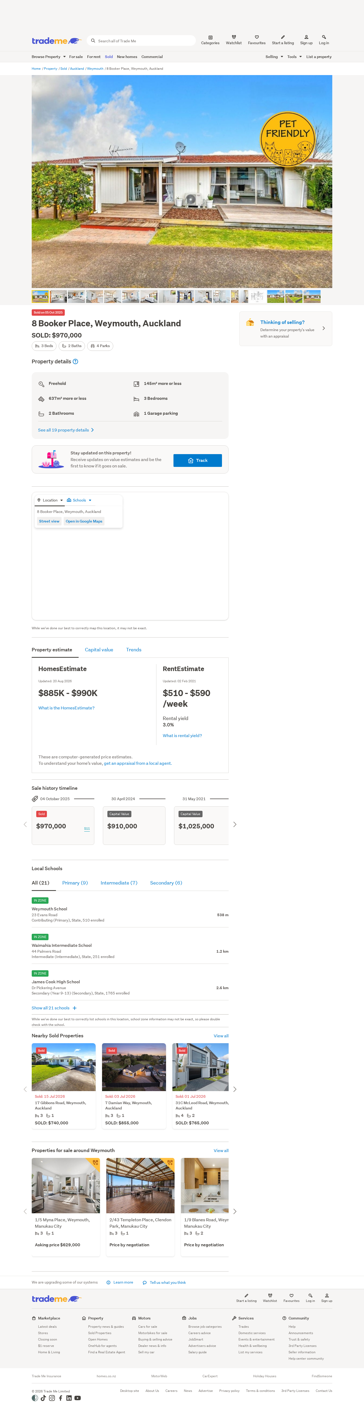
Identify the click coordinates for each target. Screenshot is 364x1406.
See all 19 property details (63, 430)
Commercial (152, 56)
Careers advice (199, 1333)
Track (202, 460)
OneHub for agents (102, 1345)
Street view (49, 521)
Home (37, 68)
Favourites (292, 1300)
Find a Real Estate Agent (106, 1352)
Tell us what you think (167, 1282)
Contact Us (324, 1390)
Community (299, 1318)
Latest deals (47, 1326)
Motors (144, 1318)
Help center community (306, 1358)
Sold (109, 56)
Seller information (302, 1352)
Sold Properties (99, 1333)
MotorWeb (159, 1376)
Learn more (123, 1282)
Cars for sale (147, 1326)
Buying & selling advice (155, 1339)
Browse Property (46, 56)
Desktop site (129, 1390)
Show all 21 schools (51, 1007)
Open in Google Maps (84, 521)
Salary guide (197, 1352)
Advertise (206, 1390)
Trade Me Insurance (46, 1376)
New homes (127, 56)
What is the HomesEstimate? (66, 707)
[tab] (50, 500)
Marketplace (49, 1318)
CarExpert (210, 1376)
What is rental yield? (182, 735)
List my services (250, 1352)
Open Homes (98, 1339)
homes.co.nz (106, 1376)
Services (246, 1318)
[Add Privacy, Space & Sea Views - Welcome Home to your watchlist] (167, 1165)
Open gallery (184, 279)
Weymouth (95, 68)
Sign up (306, 42)
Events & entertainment (256, 1339)
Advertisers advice (202, 1345)
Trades (243, 1326)
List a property (319, 56)
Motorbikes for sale (152, 1333)
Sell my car (146, 1352)
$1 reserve (46, 1345)
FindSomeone (322, 1376)
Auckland (77, 68)
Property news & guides (106, 1326)
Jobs (192, 1318)
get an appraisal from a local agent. (138, 763)
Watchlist (270, 1300)
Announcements (301, 1333)
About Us (152, 1390)
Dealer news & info (152, 1345)
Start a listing (246, 1300)
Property (51, 68)
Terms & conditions (260, 1390)
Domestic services (252, 1333)
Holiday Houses (264, 1376)
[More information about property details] (75, 361)
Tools (292, 56)
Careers (171, 1390)
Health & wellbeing (252, 1345)
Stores (43, 1333)
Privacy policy (229, 1390)
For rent (94, 56)
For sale (76, 56)
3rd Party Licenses (303, 1345)
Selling (272, 56)
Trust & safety (299, 1339)
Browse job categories (205, 1326)
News (188, 1390)
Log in (324, 42)
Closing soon (47, 1339)
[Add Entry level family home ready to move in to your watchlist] (92, 1165)
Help (292, 1326)
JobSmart (195, 1339)
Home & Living (49, 1352)
